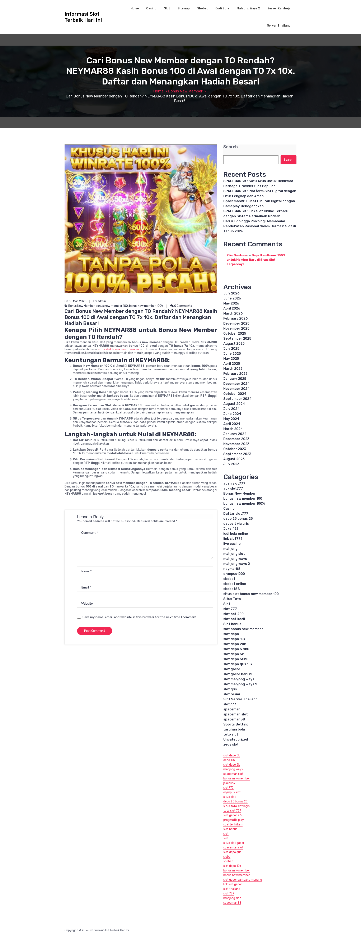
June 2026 (232, 298)
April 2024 (231, 424)
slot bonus (230, 829)
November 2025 (236, 328)
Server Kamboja (279, 8)
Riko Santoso (237, 255)
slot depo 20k (234, 644)
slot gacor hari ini (237, 674)
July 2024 (231, 409)
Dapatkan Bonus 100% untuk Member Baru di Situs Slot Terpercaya (256, 260)
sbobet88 (231, 589)
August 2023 (234, 459)
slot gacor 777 (233, 815)
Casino (151, 8)
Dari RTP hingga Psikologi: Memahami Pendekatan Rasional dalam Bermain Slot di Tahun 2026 (259, 226)
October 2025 (234, 333)
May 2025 (231, 359)
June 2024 (232, 414)
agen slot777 (234, 483)
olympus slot (232, 792)
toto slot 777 (232, 810)
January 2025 (234, 379)
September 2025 (237, 338)
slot (226, 833)
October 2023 (234, 449)
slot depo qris (232, 852)
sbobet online (234, 584)
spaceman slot (235, 714)
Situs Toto (232, 599)
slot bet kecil (234, 619)
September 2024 (237, 399)
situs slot (229, 797)
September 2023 (237, 454)
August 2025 (234, 343)
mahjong (230, 549)
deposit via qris (236, 524)
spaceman (231, 709)
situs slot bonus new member (118, 349)
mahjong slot (234, 554)
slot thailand (231, 889)
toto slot (230, 734)
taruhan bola (234, 729)
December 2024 (236, 384)
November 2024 (236, 389)
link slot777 (233, 539)
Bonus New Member (185, 91)
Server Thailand (279, 25)
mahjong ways (235, 559)
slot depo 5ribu (235, 659)
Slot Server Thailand (240, 699)
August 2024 (234, 404)
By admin (99, 301)
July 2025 (231, 349)
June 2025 (232, 354)
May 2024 (231, 419)
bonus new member (236, 778)
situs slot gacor (233, 843)
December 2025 (236, 323)
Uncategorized (235, 739)
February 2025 (235, 374)
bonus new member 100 (112, 306)
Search (230, 147)
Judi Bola (222, 8)
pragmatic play (233, 820)
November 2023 (236, 444)
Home (135, 8)
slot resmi (231, 694)
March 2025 (233, 369)
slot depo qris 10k (237, 664)
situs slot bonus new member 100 (251, 594)
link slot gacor (232, 884)
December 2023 (236, 439)
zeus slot (231, 744)
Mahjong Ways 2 (248, 8)
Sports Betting (235, 724)
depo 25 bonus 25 (238, 519)
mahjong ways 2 (236, 564)
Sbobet (202, 8)
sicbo (226, 856)
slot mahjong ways (238, 679)
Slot (167, 8)
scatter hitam (233, 824)
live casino (232, 544)
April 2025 (231, 364)
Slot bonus (232, 624)
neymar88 (231, 569)
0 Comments (183, 306)
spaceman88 (234, 719)
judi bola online (235, 534)
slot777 (229, 704)
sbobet (229, 579)
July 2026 (231, 293)
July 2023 (231, 464)
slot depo (231, 634)
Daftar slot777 (235, 514)
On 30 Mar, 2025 (75, 301)
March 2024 (233, 429)
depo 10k (229, 760)
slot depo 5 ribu (236, 649)
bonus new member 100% (146, 306)
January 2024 (235, 434)
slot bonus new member (243, 629)
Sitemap (184, 8)
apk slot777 (233, 488)
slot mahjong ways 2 (240, 684)
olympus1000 (234, 574)
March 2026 (233, 313)
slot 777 (230, 609)
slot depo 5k (233, 654)
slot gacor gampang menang (242, 879)
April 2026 (231, 308)
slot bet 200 (233, 614)
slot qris (230, 689)
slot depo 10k (234, 639)
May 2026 (231, 303)
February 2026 (235, 318)
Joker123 (231, 529)
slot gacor (231, 669)
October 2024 (234, 394)
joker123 (229, 783)
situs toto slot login (236, 806)
